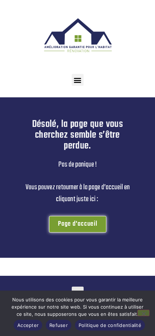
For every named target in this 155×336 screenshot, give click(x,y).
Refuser (58, 325)
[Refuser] (143, 313)
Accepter (28, 325)
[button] (78, 80)
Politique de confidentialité (110, 325)
